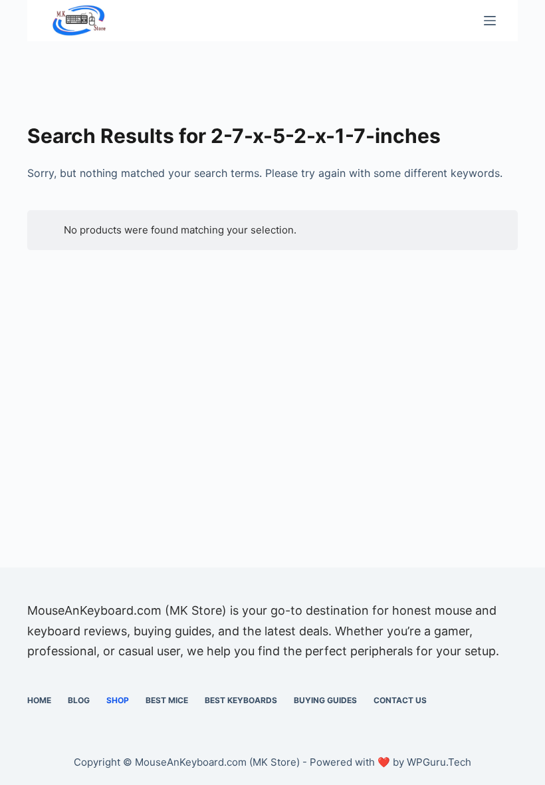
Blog (79, 700)
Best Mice (167, 700)
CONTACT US (400, 700)
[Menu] (490, 21)
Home (39, 700)
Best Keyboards (241, 700)
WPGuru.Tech (439, 762)
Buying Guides (325, 700)
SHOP (117, 700)
